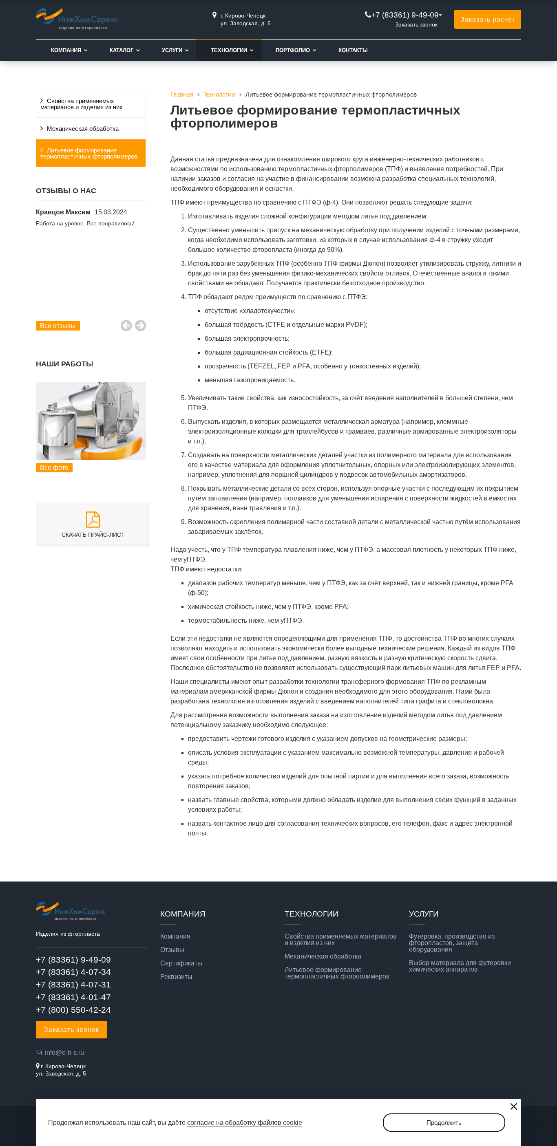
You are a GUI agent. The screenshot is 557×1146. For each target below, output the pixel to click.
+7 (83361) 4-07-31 (73, 984)
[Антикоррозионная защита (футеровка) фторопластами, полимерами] (91, 421)
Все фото (54, 467)
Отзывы (172, 950)
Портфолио (293, 50)
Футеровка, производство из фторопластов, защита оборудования (452, 943)
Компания (66, 50)
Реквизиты (176, 977)
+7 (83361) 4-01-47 (73, 997)
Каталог (121, 50)
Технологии (229, 50)
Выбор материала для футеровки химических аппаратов (460, 966)
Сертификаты (181, 963)
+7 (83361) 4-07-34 (73, 971)
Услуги (172, 50)
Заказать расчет (487, 19)
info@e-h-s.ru (64, 1052)
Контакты (353, 50)
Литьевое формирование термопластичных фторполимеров (88, 153)
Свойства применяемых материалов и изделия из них (81, 104)
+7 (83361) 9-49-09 (405, 15)
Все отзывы (58, 325)
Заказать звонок (416, 24)
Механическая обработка (83, 129)
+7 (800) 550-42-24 (73, 1009)
